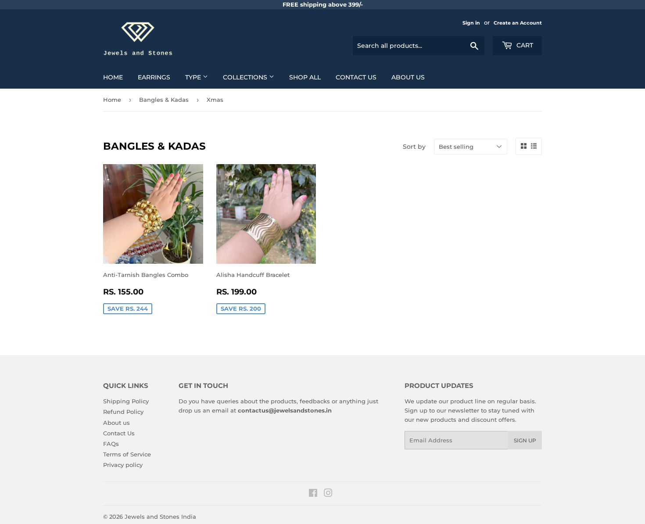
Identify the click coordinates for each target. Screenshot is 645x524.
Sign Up (525, 440)
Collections (246, 77)
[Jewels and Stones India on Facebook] (313, 494)
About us (408, 77)
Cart (524, 45)
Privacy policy (123, 464)
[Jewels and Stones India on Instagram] (328, 494)
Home (113, 77)
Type (194, 77)
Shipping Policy (126, 401)
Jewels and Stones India (160, 516)
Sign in (471, 23)
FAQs (111, 443)
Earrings (154, 77)
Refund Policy (123, 411)
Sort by (414, 147)
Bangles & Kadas (164, 99)
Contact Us (356, 77)
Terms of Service (127, 454)
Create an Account (518, 23)
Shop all (305, 77)
